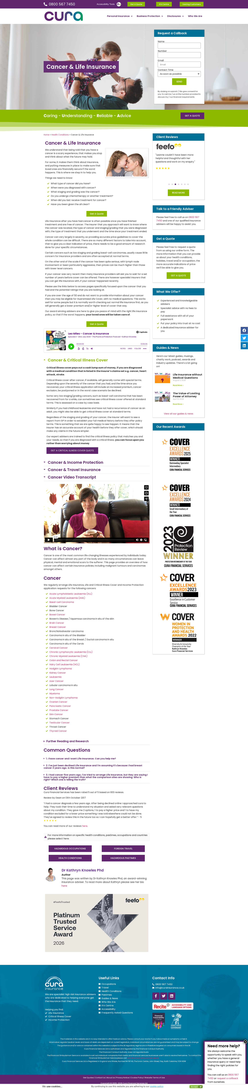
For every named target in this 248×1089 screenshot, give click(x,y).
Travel (105, 987)
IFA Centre (107, 1005)
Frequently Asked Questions (117, 1012)
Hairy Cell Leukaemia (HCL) (64, 664)
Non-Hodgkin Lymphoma (63, 697)
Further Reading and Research (67, 741)
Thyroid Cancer (58, 731)
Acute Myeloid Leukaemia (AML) (67, 598)
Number (162, 51)
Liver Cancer (56, 681)
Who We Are (195, 16)
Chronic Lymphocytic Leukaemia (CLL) (71, 652)
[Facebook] (244, 330)
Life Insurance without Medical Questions (187, 376)
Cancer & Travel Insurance (74, 469)
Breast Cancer (57, 627)
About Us (110, 1077)
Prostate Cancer (58, 710)
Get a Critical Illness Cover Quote (72, 450)
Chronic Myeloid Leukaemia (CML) (68, 656)
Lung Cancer (56, 689)
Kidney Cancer (57, 672)
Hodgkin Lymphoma (60, 668)
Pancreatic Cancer (60, 706)
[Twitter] (163, 996)
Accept (194, 1086)
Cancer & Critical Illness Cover (78, 360)
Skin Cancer (56, 714)
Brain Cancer (56, 623)
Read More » (178, 385)
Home (46, 134)
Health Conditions (60, 134)
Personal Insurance (118, 16)
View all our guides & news (178, 413)
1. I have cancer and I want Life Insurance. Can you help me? (81, 758)
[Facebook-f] (155, 996)
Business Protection (148, 16)
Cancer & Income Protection (75, 462)
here (84, 826)
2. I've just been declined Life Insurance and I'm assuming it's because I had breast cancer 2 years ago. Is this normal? (93, 767)
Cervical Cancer (58, 647)
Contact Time (165, 70)
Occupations (108, 984)
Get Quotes (88, 1077)
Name (161, 41)
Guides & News (109, 998)
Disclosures (174, 16)
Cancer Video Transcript (72, 477)
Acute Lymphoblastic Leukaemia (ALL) (70, 593)
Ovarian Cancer (58, 702)
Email (161, 60)
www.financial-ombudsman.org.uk (143, 1058)
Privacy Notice (122, 1077)
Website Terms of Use (155, 1077)
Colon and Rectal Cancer (63, 660)
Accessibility (108, 1009)
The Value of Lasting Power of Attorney (186, 395)
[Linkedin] (171, 996)
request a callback (227, 1078)
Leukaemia (55, 677)
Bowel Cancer (57, 614)
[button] (97, 360)
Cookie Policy (137, 1077)
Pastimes (106, 994)
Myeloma (54, 693)
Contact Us (100, 1077)
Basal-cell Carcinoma (61, 602)
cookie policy (156, 1086)
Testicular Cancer (59, 722)
